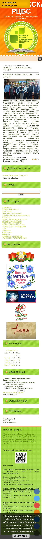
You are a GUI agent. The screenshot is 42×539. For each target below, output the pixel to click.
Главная (6, 66)
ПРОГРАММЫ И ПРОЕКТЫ (12, 223)
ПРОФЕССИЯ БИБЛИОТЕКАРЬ (13, 225)
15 (14, 360)
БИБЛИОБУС (6, 208)
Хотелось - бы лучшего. (14, 386)
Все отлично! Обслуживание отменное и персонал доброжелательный (19, 383)
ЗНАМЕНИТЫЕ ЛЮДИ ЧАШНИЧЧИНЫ (16, 215)
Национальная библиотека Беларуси (17, 438)
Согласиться (21, 536)
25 (4, 365)
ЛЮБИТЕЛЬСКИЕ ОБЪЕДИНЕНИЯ (14, 219)
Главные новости (20, 158)
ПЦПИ (4, 229)
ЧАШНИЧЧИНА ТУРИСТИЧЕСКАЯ (14, 238)
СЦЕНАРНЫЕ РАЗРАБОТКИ (12, 236)
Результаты (7, 392)
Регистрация (13, 175)
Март (20, 66)
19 (7, 363)
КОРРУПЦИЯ (6, 232)
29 (14, 365)
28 (12, 365)
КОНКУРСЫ (6, 217)
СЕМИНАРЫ (6, 230)
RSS (26, 175)
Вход (21, 175)
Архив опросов (18, 392)
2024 (14, 66)
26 (7, 365)
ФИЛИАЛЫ (6, 234)
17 (19, 360)
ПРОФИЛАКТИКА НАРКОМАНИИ (14, 227)
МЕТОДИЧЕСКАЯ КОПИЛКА (12, 221)
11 (4, 360)
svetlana (6, 162)
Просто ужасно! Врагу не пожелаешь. (19, 388)
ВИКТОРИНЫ (7, 212)
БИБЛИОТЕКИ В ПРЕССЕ (11, 210)
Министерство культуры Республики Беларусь (20, 436)
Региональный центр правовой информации (19, 440)
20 (9, 363)
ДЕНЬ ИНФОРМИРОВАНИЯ (12, 213)
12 (26, 66)
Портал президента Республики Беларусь (19, 434)
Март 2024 (12, 350)
